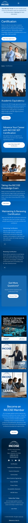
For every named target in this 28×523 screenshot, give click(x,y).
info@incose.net (14, 457)
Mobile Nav (18, 3)
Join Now (14, 432)
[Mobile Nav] (18, 3)
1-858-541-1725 (14, 455)
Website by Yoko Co (14, 520)
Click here (16, 12)
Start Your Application (9, 39)
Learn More (6, 118)
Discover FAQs (13, 296)
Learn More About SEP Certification (14, 145)
